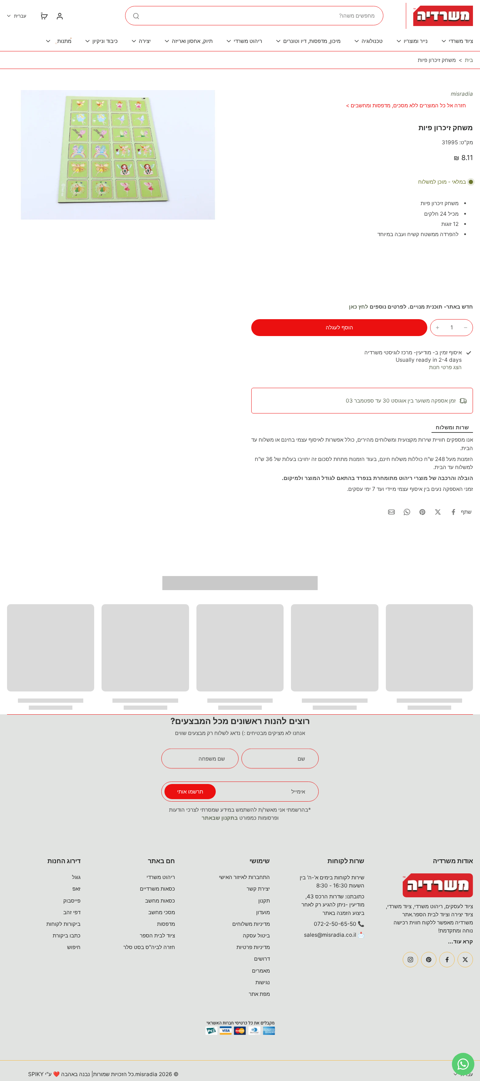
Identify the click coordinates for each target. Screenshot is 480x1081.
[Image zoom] (118, 155)
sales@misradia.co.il (330, 934)
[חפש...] (136, 16)
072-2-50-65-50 (335, 924)
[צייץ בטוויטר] (438, 512)
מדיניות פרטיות (253, 947)
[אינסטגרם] (410, 959)
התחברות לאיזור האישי (244, 877)
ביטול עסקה (256, 935)
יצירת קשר (258, 888)
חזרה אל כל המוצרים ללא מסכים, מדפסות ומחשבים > (406, 105)
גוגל (76, 877)
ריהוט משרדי (161, 877)
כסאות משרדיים (157, 888)
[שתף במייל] (391, 512)
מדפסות (166, 924)
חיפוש (73, 947)
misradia (462, 93)
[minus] (466, 328)
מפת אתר (259, 994)
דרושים (262, 958)
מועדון (263, 912)
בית (469, 60)
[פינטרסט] (428, 959)
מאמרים (261, 970)
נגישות (262, 982)
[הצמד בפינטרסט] (422, 512)
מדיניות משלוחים (251, 924)
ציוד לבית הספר (157, 935)
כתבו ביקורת (66, 935)
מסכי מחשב (161, 912)
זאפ (76, 888)
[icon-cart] (44, 16)
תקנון (264, 900)
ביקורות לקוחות (63, 924)
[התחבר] (59, 16)
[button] (339, 327)
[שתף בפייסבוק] (453, 512)
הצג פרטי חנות (445, 367)
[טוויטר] (465, 959)
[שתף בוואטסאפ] (407, 512)
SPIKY (36, 1074)
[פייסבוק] (447, 959)
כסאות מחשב (160, 900)
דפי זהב (71, 912)
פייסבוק (71, 900)
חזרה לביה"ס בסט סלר (149, 947)
